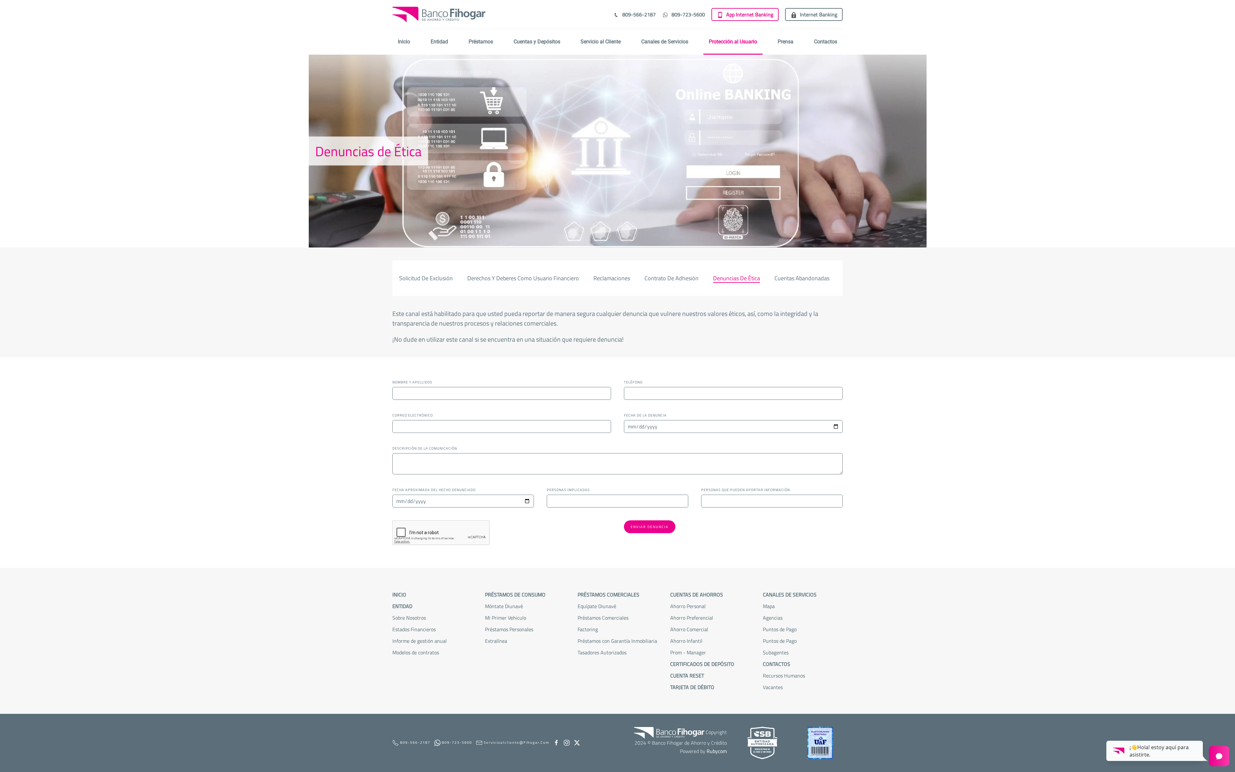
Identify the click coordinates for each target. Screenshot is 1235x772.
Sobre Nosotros (409, 618)
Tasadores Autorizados (602, 652)
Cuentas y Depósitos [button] (537, 42)
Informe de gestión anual (419, 641)
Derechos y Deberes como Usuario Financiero (523, 278)
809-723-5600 (688, 14)
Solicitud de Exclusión (426, 278)
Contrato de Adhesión (672, 278)
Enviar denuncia (650, 526)
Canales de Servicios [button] (664, 42)
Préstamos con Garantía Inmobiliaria (617, 641)
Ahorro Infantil (686, 641)
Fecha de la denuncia (645, 415)
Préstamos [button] (481, 42)
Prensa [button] (785, 42)
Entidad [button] (439, 42)
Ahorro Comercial (689, 629)
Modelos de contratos (415, 652)
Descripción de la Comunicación (424, 448)
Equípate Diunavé (597, 606)
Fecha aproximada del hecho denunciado (434, 489)
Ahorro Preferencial (691, 618)
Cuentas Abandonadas (801, 278)
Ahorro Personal (688, 606)
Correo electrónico (412, 415)
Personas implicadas (568, 489)
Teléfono (633, 382)
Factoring (588, 629)
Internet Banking (818, 14)
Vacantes (773, 687)
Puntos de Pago (780, 641)
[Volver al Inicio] (438, 14)
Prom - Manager (688, 652)
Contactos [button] (825, 42)
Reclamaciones (611, 278)
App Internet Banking (749, 14)
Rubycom (717, 751)
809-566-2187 (639, 14)
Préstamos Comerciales (603, 618)
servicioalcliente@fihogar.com (516, 742)
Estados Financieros (414, 629)
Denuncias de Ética (736, 278)
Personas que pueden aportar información (745, 489)
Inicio (404, 42)
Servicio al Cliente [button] (601, 42)
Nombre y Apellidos (412, 382)
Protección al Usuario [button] (733, 42)
